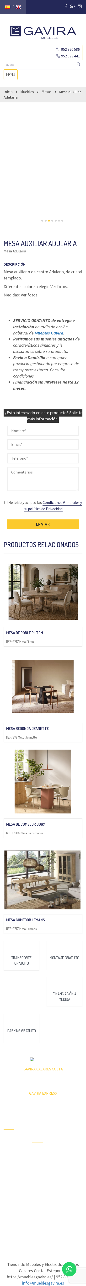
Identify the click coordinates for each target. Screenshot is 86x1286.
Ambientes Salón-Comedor (40, 1187)
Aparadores (69, 1117)
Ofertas (9, 1139)
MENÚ (12, 76)
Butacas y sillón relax (68, 1181)
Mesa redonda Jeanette (27, 728)
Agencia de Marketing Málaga (52, 1232)
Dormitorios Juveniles (40, 1202)
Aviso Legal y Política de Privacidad (43, 1228)
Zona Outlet (12, 1147)
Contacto (10, 1177)
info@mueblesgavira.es (43, 1283)
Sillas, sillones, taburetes (71, 1167)
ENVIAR (43, 524)
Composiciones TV (71, 1128)
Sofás (65, 1192)
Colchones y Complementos (71, 1202)
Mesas (47, 91)
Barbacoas (40, 1165)
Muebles (27, 91)
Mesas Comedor (67, 1141)
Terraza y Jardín (38, 1154)
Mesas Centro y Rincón (71, 1154)
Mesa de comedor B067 (25, 824)
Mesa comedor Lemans (25, 920)
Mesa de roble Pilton (24, 632)
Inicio (8, 91)
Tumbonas (39, 1173)
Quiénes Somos (10, 1166)
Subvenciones (14, 1186)
